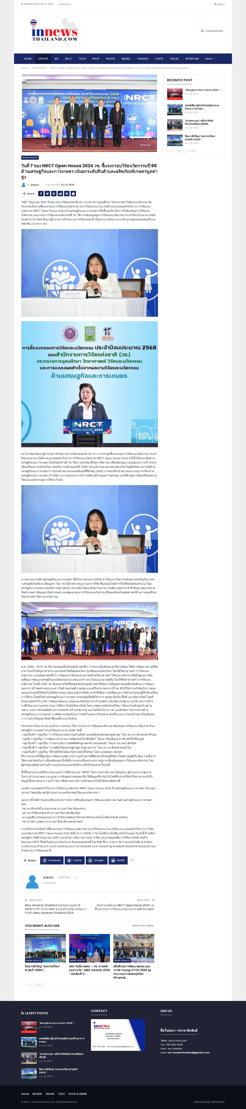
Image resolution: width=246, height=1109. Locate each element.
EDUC (68, 59)
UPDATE (43, 59)
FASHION (142, 59)
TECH (82, 59)
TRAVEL (174, 59)
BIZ (57, 59)
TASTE (159, 59)
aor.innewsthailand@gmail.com (188, 1052)
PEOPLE (110, 59)
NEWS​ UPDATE (30, 157)
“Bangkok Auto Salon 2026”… (203, 90)
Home (25, 1094)
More (208, 59)
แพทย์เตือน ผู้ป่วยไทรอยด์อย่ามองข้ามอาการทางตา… (202, 107)
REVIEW (37, 1094)
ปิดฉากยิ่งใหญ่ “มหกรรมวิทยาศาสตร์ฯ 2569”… (200, 138)
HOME (28, 59)
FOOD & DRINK (77, 1094)
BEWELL (126, 59)
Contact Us (65, 4)
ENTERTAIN (192, 59)
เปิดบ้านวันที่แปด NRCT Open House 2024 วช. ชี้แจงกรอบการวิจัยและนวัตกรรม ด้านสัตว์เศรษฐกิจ (124, 907)
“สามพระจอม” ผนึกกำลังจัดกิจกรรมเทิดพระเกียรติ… (199, 122)
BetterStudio (218, 1101)
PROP (95, 59)
